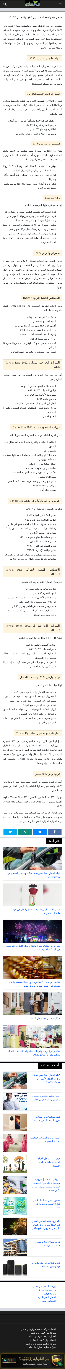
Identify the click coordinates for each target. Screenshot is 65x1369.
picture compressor (47, 1290)
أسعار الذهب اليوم (47, 1297)
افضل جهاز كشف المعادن (43, 1340)
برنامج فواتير (49, 1293)
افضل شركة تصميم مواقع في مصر (38, 1329)
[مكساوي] (32, 3)
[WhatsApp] (25, 832)
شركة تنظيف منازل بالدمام (42, 1347)
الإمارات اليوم (49, 1301)
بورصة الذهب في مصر (44, 1286)
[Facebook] (55, 832)
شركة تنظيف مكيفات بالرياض (41, 1343)
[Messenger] (40, 832)
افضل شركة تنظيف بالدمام (42, 1336)
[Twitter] (10, 832)
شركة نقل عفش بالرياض (43, 1333)
